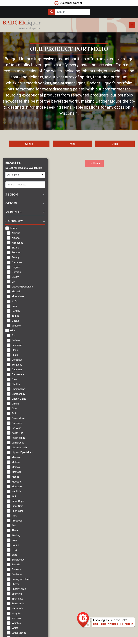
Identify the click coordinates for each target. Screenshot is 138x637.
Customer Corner (71, 3)
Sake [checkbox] (14, 554)
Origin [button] (11, 203)
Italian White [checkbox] (18, 437)
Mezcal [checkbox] (16, 291)
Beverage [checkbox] (17, 345)
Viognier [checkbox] (16, 613)
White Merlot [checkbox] (19, 632)
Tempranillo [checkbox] (18, 603)
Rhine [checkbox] (15, 530)
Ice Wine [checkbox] (16, 428)
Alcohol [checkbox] (16, 237)
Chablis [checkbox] (16, 384)
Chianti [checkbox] (15, 403)
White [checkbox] (15, 627)
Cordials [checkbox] (16, 272)
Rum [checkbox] (14, 306)
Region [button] (11, 194)
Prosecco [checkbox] (17, 520)
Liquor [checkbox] (13, 228)
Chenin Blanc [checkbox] (19, 398)
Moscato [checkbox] (17, 486)
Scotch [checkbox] (16, 311)
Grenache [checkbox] (17, 423)
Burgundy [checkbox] (17, 364)
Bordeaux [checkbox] (17, 359)
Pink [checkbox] (14, 496)
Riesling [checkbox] (16, 535)
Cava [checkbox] (14, 379)
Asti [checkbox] (14, 335)
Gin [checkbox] (13, 281)
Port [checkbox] (14, 515)
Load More (94, 163)
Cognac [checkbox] (16, 267)
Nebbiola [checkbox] (16, 491)
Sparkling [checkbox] (17, 593)
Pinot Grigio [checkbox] (18, 501)
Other (115, 143)
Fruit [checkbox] (14, 413)
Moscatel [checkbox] (17, 481)
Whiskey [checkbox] (16, 325)
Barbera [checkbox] (16, 340)
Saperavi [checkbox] (16, 569)
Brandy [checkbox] (15, 257)
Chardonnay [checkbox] (18, 393)
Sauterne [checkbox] (17, 574)
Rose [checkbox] (15, 540)
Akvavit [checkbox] (16, 233)
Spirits (29, 143)
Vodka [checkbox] (15, 320)
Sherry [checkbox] (15, 584)
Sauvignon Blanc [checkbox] (21, 579)
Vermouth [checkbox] (17, 608)
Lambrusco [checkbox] (18, 442)
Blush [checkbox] (15, 354)
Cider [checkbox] (15, 408)
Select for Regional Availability (23, 167)
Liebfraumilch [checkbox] (19, 447)
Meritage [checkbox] (16, 471)
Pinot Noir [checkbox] (17, 506)
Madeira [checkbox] (16, 457)
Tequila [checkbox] (16, 315)
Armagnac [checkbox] (17, 242)
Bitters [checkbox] (15, 247)
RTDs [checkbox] (15, 301)
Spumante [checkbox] (17, 598)
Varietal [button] (13, 212)
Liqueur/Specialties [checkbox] (22, 286)
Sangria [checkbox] (16, 564)
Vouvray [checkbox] (16, 618)
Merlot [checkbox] (15, 476)
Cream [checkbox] (15, 276)
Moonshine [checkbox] (18, 296)
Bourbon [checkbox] (16, 252)
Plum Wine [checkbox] (17, 510)
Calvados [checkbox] (17, 262)
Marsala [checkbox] (16, 467)
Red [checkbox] (14, 525)
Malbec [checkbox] (16, 462)
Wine (72, 143)
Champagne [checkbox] (18, 389)
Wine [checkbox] (12, 330)
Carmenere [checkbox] (18, 374)
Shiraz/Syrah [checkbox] (19, 588)
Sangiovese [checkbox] (18, 559)
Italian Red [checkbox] (17, 432)
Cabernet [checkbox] (17, 369)
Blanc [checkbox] (15, 350)
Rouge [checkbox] (15, 545)
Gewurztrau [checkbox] (18, 418)
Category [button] (14, 221)
